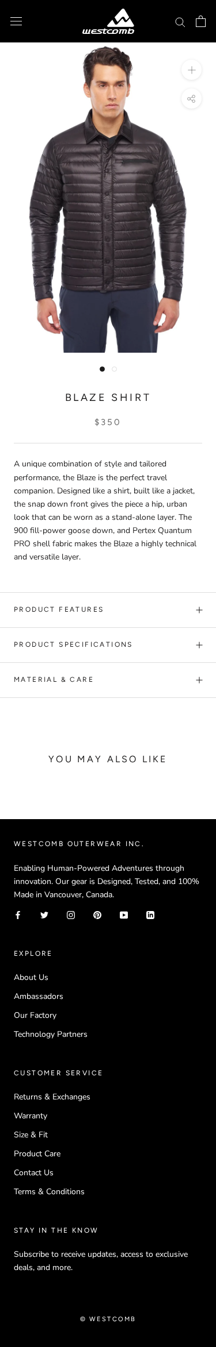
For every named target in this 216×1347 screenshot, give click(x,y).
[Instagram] (71, 914)
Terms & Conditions (49, 1191)
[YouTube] (124, 914)
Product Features (59, 609)
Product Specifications (73, 644)
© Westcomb (108, 1319)
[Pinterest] (97, 914)
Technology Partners (51, 1034)
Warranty (30, 1115)
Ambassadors (38, 996)
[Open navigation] (16, 21)
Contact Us (34, 1172)
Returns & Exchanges (52, 1096)
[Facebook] (18, 914)
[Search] (180, 21)
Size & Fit (31, 1134)
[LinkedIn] (150, 914)
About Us (31, 977)
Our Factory (35, 1015)
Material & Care (54, 680)
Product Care (37, 1153)
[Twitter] (44, 914)
